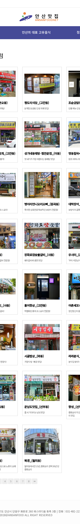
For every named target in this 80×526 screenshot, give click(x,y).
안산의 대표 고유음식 (36, 32)
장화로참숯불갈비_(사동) (39, 254)
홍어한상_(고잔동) (35, 305)
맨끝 (34, 481)
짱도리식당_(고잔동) (36, 102)
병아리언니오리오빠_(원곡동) (41, 204)
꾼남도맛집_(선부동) (36, 406)
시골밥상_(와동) (34, 356)
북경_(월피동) (32, 460)
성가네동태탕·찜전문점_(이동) (42, 153)
